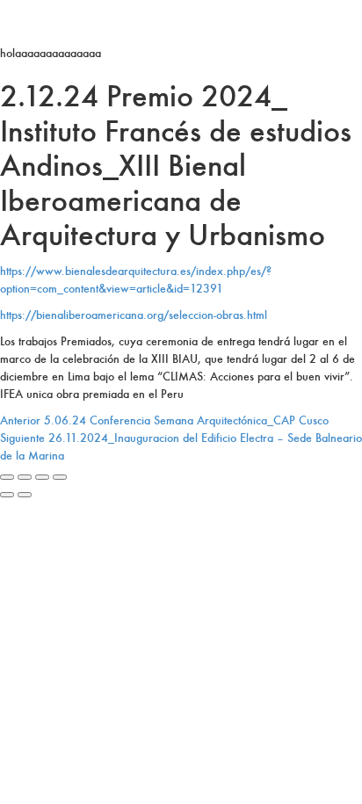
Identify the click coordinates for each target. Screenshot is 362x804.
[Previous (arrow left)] (7, 494)
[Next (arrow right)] (25, 494)
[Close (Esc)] (7, 477)
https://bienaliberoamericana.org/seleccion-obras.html (133, 315)
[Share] (25, 477)
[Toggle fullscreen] (42, 477)
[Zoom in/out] (60, 477)
